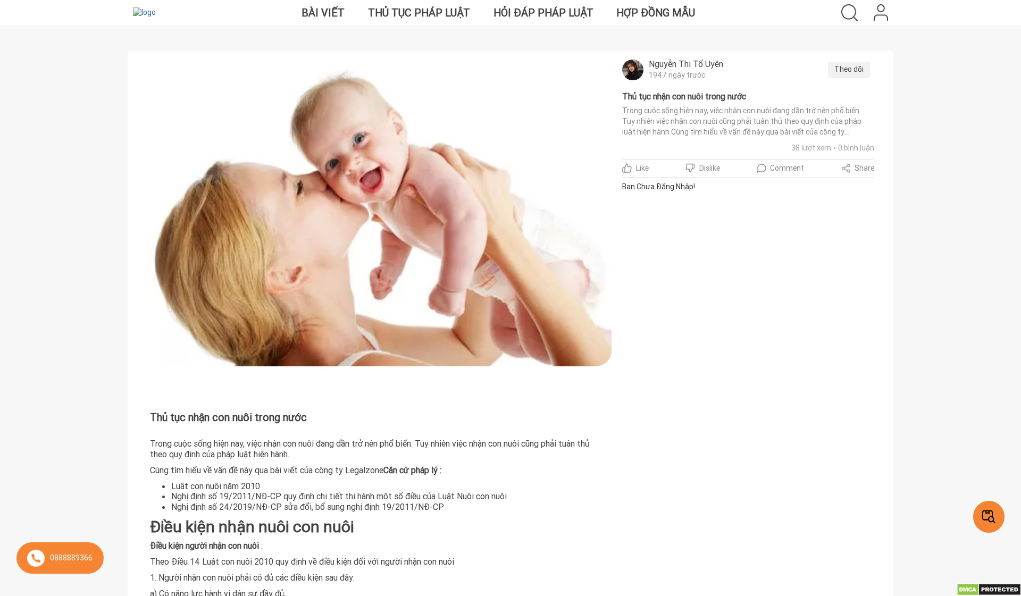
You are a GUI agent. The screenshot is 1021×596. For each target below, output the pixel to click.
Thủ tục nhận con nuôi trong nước (684, 96)
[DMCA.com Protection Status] (989, 589)
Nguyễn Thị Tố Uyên (686, 63)
